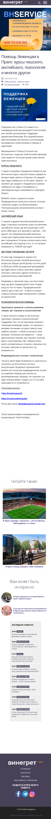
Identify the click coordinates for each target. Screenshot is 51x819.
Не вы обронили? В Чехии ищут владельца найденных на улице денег (25, 714)
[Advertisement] (25, 449)
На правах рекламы (12, 84)
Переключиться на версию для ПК (26, 815)
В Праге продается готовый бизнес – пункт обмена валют (24, 680)
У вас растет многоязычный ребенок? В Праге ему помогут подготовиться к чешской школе (25, 702)
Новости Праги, (11, 81)
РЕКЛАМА (25, 776)
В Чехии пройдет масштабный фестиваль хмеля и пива (24, 635)
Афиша (20, 631)
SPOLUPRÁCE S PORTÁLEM (25, 780)
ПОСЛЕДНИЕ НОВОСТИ (22, 625)
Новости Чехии (23, 81)
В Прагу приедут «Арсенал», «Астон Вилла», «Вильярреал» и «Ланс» (24, 521)
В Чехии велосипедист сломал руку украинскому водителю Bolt (25, 670)
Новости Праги (23, 642)
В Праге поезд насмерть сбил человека (24, 566)
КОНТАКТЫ (25, 772)
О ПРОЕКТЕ (26, 769)
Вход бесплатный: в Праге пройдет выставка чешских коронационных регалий (23, 659)
